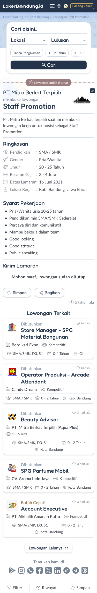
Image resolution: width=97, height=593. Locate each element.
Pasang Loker (82, 6)
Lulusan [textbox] (60, 40)
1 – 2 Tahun (56, 53)
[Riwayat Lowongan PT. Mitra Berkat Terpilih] (82, 109)
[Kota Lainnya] (59, 6)
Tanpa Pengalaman (26, 53)
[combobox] (28, 41)
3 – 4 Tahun (82, 53)
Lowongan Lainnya (46, 548)
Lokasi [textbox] (18, 40)
